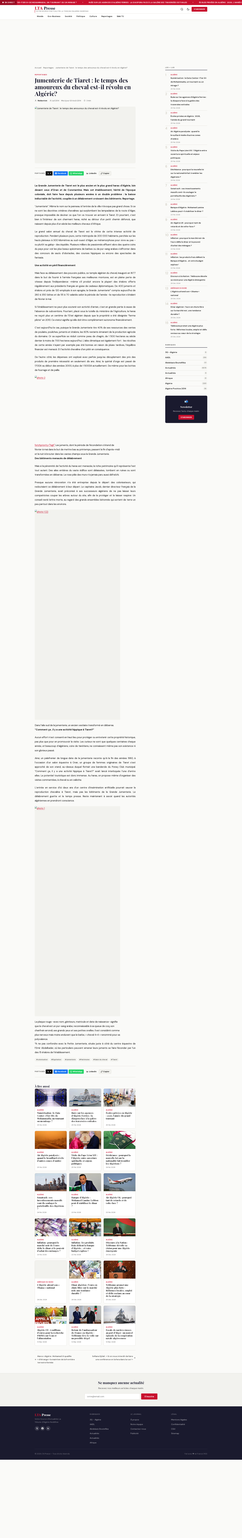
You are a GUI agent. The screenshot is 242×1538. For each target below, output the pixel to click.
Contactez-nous (138, 1428)
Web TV (120, 16)
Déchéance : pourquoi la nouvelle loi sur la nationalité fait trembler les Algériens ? (187, 173)
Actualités (170, 368)
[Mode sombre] (188, 9)
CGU (173, 1428)
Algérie (168, 383)
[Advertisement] (121, 40)
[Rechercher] (182, 9)
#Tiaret (114, 1059)
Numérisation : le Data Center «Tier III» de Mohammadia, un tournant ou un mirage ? (189, 82)
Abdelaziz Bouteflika (175, 362)
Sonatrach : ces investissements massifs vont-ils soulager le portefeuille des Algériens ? (185, 192)
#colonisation (42, 1059)
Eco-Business (54, 16)
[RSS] (48, 1428)
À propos (135, 1419)
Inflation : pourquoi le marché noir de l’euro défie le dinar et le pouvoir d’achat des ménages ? (188, 242)
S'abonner (199, 9)
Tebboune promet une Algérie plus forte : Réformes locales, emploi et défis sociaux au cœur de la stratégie (189, 329)
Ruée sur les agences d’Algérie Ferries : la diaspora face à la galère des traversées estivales (131, 2)
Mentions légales (179, 1419)
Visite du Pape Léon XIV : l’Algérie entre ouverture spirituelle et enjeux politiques (189, 154)
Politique (80, 16)
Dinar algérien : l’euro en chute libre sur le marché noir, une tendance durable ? (187, 311)
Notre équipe (137, 1424)
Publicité (135, 1433)
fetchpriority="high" (45, 445)
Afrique (169, 378)
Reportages (106, 16)
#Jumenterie (70, 1059)
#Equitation (56, 1059)
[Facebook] (42, 1428)
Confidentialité (178, 1424)
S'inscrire (149, 1396)
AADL (168, 357)
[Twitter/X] (37, 1428)
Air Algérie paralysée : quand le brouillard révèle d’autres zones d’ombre (185, 135)
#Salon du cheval (100, 1059)
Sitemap (175, 1433)
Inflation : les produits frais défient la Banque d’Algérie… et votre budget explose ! (188, 261)
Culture (93, 16)
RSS (205, 1454)
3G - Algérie (171, 352)
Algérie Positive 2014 (175, 388)
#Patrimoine (84, 1059)
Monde (40, 16)
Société (68, 16)
